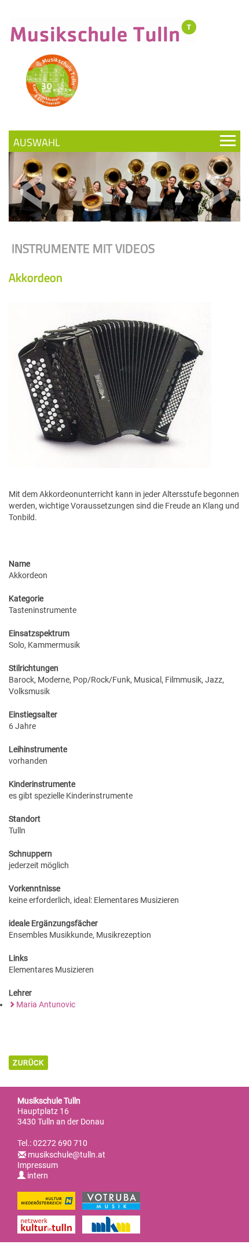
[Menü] (124, 141)
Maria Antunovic (45, 1004)
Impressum (37, 1165)
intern (36, 1175)
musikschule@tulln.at (66, 1154)
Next (217, 191)
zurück (28, 1062)
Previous (31, 191)
